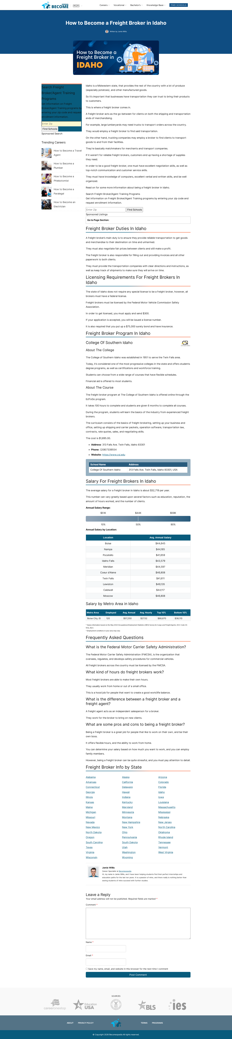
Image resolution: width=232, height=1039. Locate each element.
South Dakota (130, 842)
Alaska (125, 777)
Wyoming (127, 857)
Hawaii (126, 792)
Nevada (90, 822)
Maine (89, 807)
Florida (162, 787)
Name (89, 942)
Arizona (162, 777)
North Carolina (166, 827)
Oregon (90, 837)
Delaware (127, 787)
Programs (157, 1023)
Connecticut (93, 787)
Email (89, 955)
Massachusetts (166, 807)
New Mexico (93, 827)
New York (127, 827)
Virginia (90, 852)
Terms (144, 1023)
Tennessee (164, 842)
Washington (129, 852)
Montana (127, 817)
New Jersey (165, 822)
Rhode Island (165, 837)
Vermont (163, 847)
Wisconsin (91, 857)
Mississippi (164, 812)
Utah (125, 847)
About (70, 1023)
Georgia (90, 792)
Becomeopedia (125, 871)
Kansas (90, 802)
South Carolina (94, 842)
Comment (91, 904)
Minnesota (128, 812)
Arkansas (91, 782)
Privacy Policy (86, 1023)
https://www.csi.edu (113, 454)
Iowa (161, 797)
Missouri (90, 817)
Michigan (91, 812)
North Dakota (94, 832)
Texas (89, 847)
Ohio (124, 832)
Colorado (163, 782)
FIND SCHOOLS (178, 5)
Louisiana (163, 802)
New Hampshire (131, 822)
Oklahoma (164, 832)
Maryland (127, 807)
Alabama (91, 777)
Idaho (161, 792)
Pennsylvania (129, 837)
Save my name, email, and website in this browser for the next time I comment (128, 968)
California (127, 782)
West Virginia (165, 852)
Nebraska (163, 817)
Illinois (89, 797)
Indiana (126, 797)
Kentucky (127, 802)
